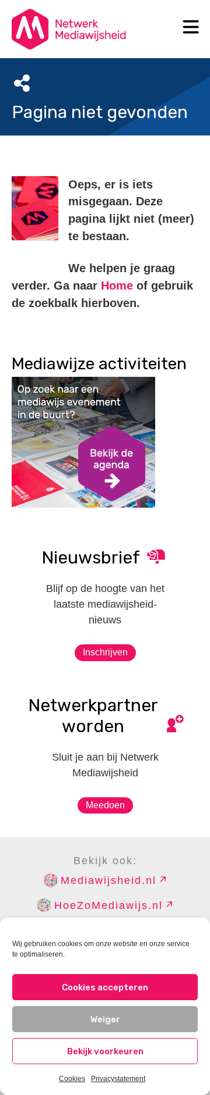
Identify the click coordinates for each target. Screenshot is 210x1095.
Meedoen (105, 805)
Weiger (105, 1019)
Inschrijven (105, 652)
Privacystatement (118, 1079)
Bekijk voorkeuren (105, 1051)
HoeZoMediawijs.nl (108, 905)
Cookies (72, 1079)
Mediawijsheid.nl (108, 880)
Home (117, 285)
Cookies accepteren (105, 987)
